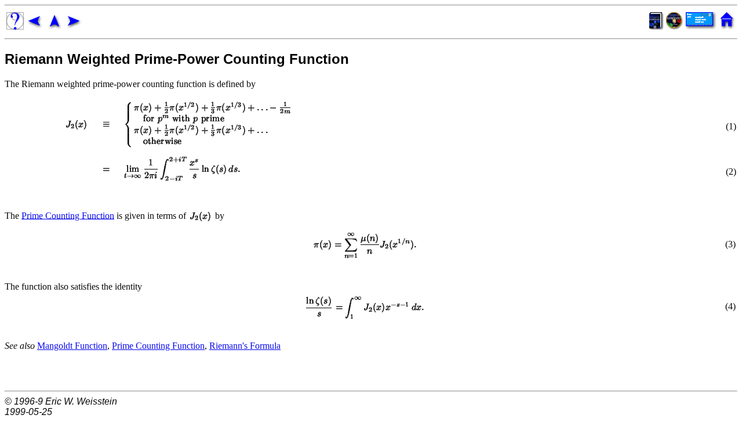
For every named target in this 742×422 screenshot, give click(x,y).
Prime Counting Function (67, 215)
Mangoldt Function (72, 346)
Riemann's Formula (245, 346)
